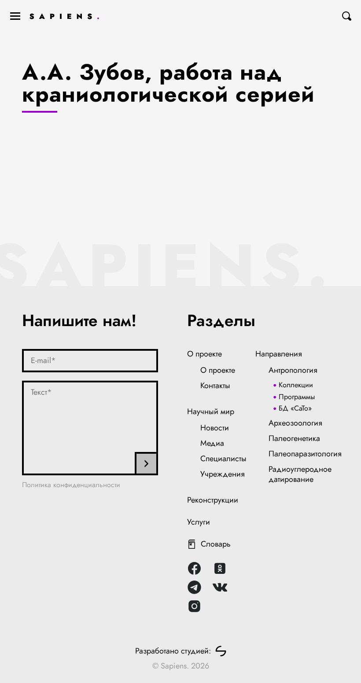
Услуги (198, 522)
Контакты (215, 385)
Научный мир (210, 411)
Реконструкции (212, 500)
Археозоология (295, 423)
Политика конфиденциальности (71, 485)
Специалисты (223, 458)
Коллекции (296, 385)
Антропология (293, 370)
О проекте (204, 354)
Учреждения (222, 474)
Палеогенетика (294, 438)
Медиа (212, 443)
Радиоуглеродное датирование (300, 474)
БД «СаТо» (295, 408)
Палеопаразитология (305, 453)
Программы (297, 397)
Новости (214, 427)
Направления (278, 354)
